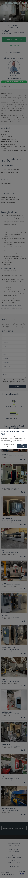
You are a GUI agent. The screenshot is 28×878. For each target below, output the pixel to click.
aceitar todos (22, 445)
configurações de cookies (9, 445)
